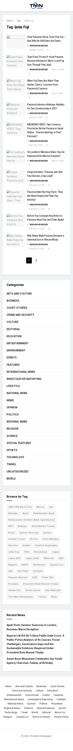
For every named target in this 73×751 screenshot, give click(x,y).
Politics (13, 414)
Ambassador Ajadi (44, 513)
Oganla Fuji (56, 565)
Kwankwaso (40, 552)
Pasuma (38, 571)
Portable (13, 584)
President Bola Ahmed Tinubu (40, 584)
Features (13, 364)
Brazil (11, 533)
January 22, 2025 (36, 249)
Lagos (55, 552)
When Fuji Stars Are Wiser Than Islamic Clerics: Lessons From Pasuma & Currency (43, 84)
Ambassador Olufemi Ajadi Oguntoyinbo (31, 520)
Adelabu (13, 513)
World (11, 478)
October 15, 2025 (36, 50)
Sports (12, 450)
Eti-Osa (34, 539)
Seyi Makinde (53, 590)
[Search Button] (68, 5)
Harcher (13, 545)
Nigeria (12, 565)
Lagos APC (14, 558)
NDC (61, 558)
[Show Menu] (4, 5)
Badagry (22, 526)
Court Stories (17, 307)
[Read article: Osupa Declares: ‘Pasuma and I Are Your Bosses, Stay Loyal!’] (16, 177)
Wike (54, 597)
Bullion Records (29, 533)
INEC (26, 552)
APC (10, 526)
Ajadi (26, 513)
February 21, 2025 (37, 209)
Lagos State (32, 558)
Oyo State (23, 571)
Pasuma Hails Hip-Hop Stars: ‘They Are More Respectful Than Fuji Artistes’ (45, 195)
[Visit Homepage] (36, 5)
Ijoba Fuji (28, 20)
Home (10, 20)
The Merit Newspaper (20, 597)
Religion (12, 428)
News (10, 400)
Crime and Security (20, 314)
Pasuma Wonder (18, 577)
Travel (11, 464)
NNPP (25, 565)
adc (51, 507)
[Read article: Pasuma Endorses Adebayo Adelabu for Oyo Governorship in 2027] (16, 109)
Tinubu (42, 597)
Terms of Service (41, 716)
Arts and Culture (19, 293)
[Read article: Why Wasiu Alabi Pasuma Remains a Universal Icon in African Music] (16, 240)
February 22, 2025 (37, 185)
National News (17, 393)
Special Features (19, 443)
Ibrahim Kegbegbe (39, 46)
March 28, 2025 (35, 145)
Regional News (17, 421)
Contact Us (22, 716)
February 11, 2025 (37, 229)
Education (14, 336)
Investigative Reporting (24, 378)
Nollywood (39, 565)
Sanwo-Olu (14, 590)
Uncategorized (17, 471)
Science (12, 435)
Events (12, 357)
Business (13, 300)
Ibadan (27, 545)
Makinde (49, 558)
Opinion (12, 407)
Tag (18, 20)
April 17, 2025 (57, 70)
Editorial (13, 329)
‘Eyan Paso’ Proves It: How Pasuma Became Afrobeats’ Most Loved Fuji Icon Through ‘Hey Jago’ (45, 60)
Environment (16, 350)
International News (21, 371)
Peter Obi (47, 577)
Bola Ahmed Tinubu (43, 526)
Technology (15, 457)
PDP (34, 577)
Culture (12, 321)
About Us (60, 712)
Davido (47, 533)
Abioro (40, 507)
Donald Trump (16, 539)
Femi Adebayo (51, 539)
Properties (56, 703)
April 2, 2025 (57, 93)
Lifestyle (13, 386)
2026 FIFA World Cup (20, 507)
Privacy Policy (61, 716)
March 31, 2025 (35, 117)
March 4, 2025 (57, 161)
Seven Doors (32, 590)
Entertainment (18, 343)
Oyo (10, 571)
